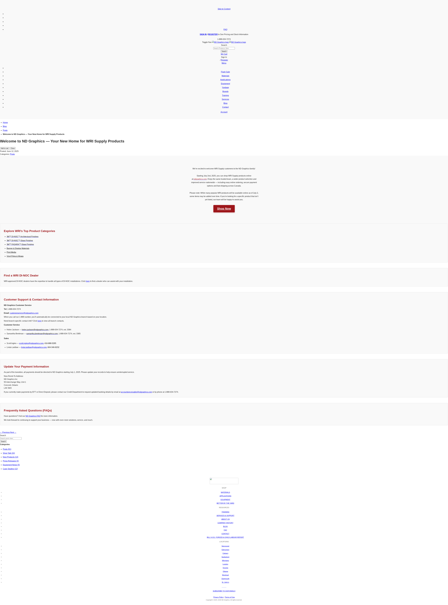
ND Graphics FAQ (33, 416)
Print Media (11, 252)
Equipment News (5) (11, 465)
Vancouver (225, 546)
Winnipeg (225, 560)
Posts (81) (7, 449)
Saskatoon (225, 557)
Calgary (225, 553)
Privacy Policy (218, 597)
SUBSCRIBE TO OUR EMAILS (224, 591)
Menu (224, 63)
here (88, 281)
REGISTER (213, 34)
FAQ (225, 29)
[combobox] (224, 48)
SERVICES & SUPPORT (225, 516)
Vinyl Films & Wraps (15, 256)
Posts (5, 130)
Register (224, 60)
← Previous (5, 432)
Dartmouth (225, 579)
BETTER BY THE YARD (225, 503)
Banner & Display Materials (18, 248)
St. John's (225, 582)
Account (224, 112)
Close (13, 148)
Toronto (225, 568)
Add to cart (4, 148)
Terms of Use (230, 597)
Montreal (225, 575)
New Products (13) (10, 457)
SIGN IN (203, 34)
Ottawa (225, 571)
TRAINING (225, 512)
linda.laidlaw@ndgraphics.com (34, 347)
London (225, 564)
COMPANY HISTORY (225, 523)
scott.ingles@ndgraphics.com (31, 343)
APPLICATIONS (225, 496)
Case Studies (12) (10, 469)
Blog (5, 126)
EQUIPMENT (225, 500)
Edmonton (225, 550)
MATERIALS (225, 492)
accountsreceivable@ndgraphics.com (136, 392)
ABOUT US (225, 519)
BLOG (225, 526)
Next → (13, 432)
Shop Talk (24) (9, 453)
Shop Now (224, 208)
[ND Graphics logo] (229, 42)
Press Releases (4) (11, 461)
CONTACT (225, 534)
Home (5, 123)
